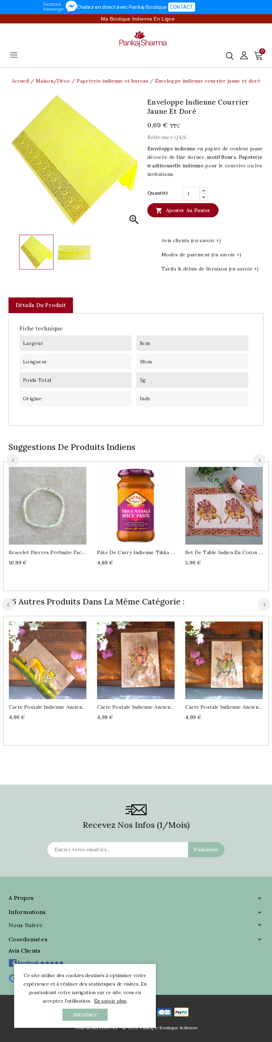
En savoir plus (110, 1001)
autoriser (85, 1014)
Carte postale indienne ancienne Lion (47, 707)
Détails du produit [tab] (41, 305)
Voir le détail (55, 504)
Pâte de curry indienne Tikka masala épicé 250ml (136, 552)
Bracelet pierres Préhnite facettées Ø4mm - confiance (47, 552)
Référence (160, 137)
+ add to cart (40, 504)
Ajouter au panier (182, 210)
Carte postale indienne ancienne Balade (136, 707)
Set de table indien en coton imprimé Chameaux (224, 552)
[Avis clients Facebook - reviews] (35, 960)
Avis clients (24, 950)
